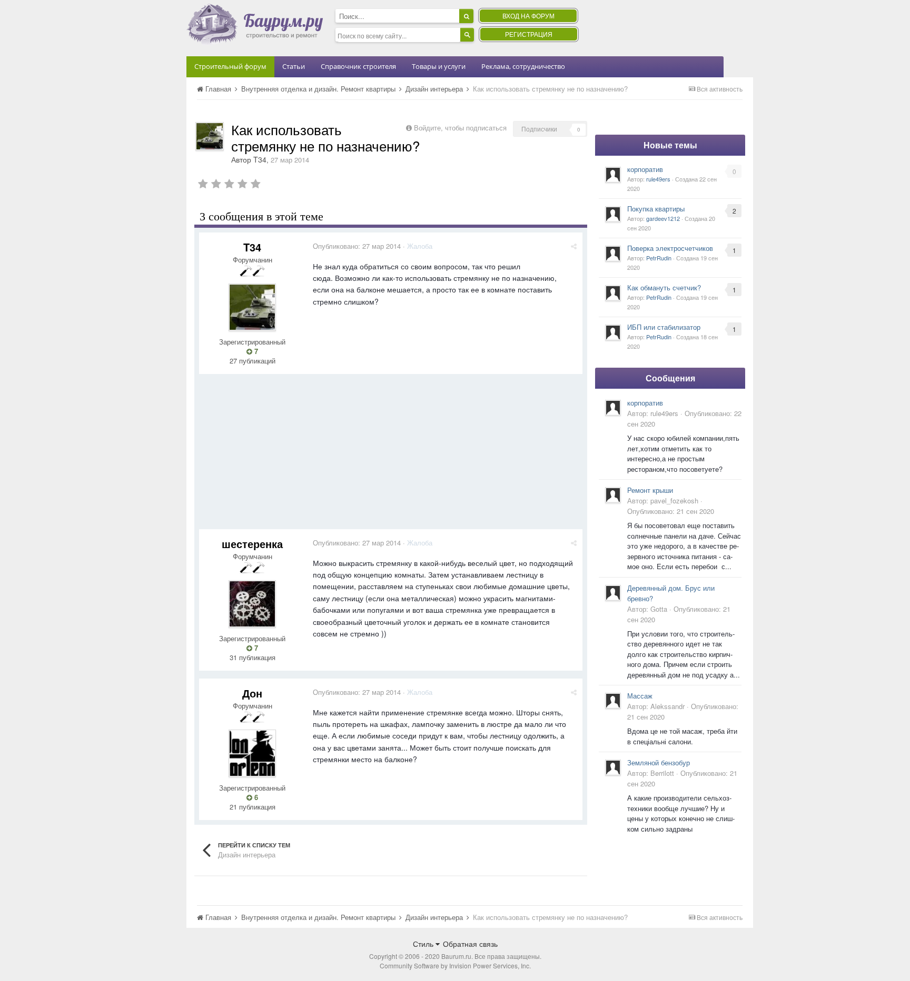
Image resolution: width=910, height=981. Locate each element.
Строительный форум (230, 66)
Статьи (293, 66)
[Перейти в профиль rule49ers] (613, 175)
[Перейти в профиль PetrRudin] (613, 253)
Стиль (424, 943)
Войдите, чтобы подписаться (460, 128)
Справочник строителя (358, 66)
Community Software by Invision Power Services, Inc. (455, 965)
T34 (259, 159)
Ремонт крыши (650, 490)
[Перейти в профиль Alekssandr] (613, 701)
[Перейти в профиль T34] (209, 136)
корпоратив (645, 169)
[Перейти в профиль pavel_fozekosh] (613, 495)
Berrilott (662, 773)
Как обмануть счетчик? (664, 287)
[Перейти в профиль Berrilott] (613, 767)
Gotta (658, 609)
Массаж (639, 696)
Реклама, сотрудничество (523, 66)
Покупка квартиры (656, 209)
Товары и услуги (439, 66)
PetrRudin (658, 258)
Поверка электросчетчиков (670, 248)
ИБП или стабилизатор (663, 327)
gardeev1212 (663, 218)
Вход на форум (528, 15)
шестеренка (252, 543)
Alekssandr (667, 706)
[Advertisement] (390, 455)
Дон (252, 693)
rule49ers (658, 179)
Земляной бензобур (658, 762)
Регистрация (528, 33)
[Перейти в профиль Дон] (252, 753)
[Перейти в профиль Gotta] (613, 593)
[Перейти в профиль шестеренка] (252, 604)
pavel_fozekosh (674, 500)
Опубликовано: (357, 246)
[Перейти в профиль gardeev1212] (613, 214)
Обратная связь (470, 943)
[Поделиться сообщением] (574, 246)
